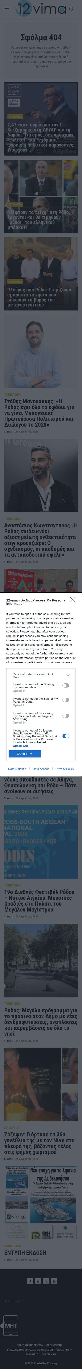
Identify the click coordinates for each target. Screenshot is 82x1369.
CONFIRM (25, 753)
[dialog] (41, 684)
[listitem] (41, 676)
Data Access (41, 768)
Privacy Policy (65, 768)
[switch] (65, 685)
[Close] (74, 601)
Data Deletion (17, 768)
